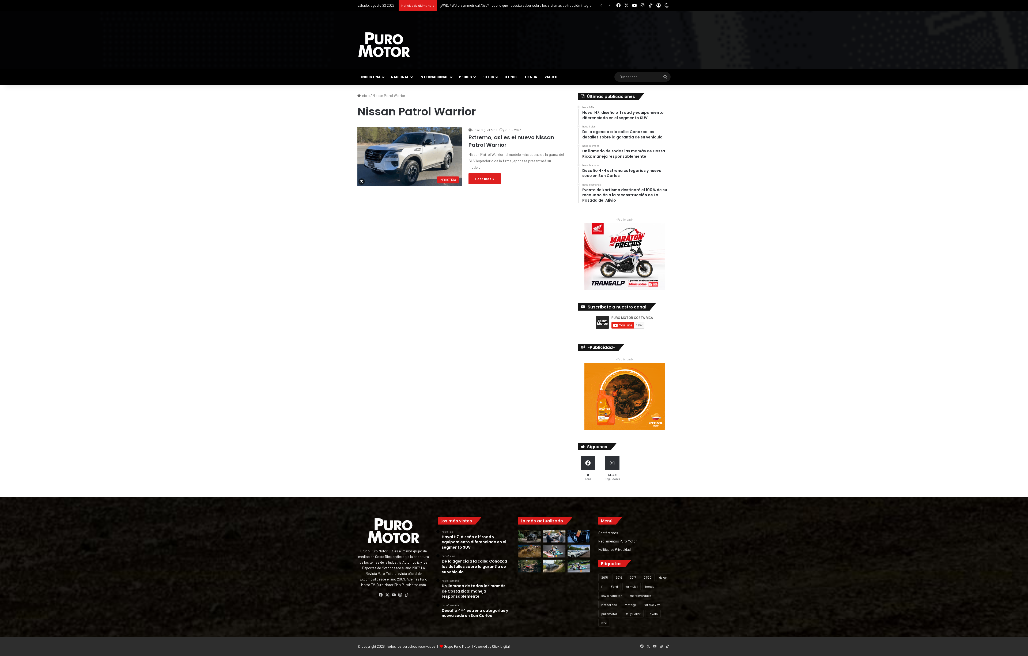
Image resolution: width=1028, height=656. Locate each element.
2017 (633, 577)
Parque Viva (652, 604)
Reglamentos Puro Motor (617, 541)
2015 (604, 577)
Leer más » (484, 178)
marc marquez (640, 595)
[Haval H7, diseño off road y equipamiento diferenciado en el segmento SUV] (529, 536)
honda (649, 586)
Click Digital (501, 646)
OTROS (511, 76)
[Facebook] (380, 595)
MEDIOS (465, 76)
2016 (618, 577)
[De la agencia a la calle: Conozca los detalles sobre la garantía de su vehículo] (554, 536)
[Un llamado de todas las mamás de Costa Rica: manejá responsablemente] (579, 536)
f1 (602, 586)
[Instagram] (400, 595)
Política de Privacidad (614, 549)
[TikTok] (406, 595)
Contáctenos (608, 532)
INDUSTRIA (370, 76)
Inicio (365, 95)
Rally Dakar (633, 614)
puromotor (609, 614)
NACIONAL (400, 76)
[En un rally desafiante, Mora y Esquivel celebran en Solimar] (529, 566)
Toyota (653, 614)
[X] (387, 595)
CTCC (648, 577)
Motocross (609, 604)
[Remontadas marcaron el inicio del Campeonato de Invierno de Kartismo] (579, 566)
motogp (630, 604)
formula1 (631, 586)
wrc (604, 623)
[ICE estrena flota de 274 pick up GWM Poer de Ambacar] (579, 551)
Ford (614, 586)
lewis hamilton (611, 595)
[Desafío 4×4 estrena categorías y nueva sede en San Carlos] (529, 551)
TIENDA (530, 76)
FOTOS (488, 76)
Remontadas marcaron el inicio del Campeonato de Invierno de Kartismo (495, 5)
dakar (663, 577)
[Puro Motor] (384, 44)
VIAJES (551, 76)
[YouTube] (393, 595)
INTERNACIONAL (433, 76)
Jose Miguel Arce (485, 130)
